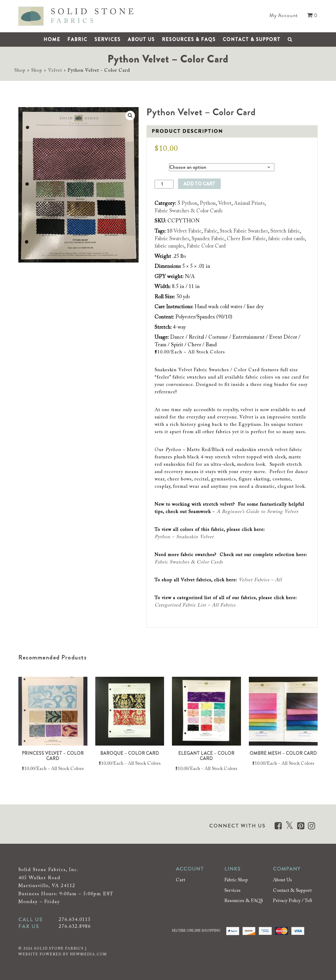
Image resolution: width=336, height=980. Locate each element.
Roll (158, 166)
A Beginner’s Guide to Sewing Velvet (257, 512)
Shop (19, 70)
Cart (180, 880)
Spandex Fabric (208, 239)
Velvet (55, 70)
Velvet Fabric (188, 231)
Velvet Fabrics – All (260, 580)
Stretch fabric (285, 231)
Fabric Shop (236, 880)
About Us (141, 39)
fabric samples (169, 246)
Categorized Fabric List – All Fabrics (195, 605)
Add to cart (199, 183)
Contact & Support (252, 39)
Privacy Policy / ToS (292, 901)
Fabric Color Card (206, 246)
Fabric (77, 39)
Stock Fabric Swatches (244, 231)
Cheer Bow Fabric (246, 239)
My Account (283, 15)
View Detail (52, 715)
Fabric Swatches (172, 239)
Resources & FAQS (189, 39)
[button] (130, 115)
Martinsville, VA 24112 (46, 886)
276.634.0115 (75, 920)
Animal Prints (249, 203)
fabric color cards (286, 239)
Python (189, 203)
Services (107, 39)
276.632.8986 (75, 926)
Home (52, 39)
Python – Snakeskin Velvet (184, 537)
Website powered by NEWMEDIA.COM (62, 954)
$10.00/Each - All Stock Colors (53, 769)
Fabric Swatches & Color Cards (189, 211)
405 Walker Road (39, 878)
